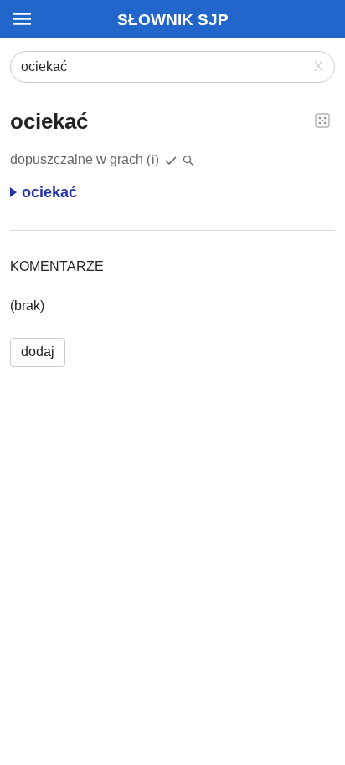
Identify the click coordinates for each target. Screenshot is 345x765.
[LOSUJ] (322, 119)
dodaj (37, 351)
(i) (153, 159)
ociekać (49, 192)
